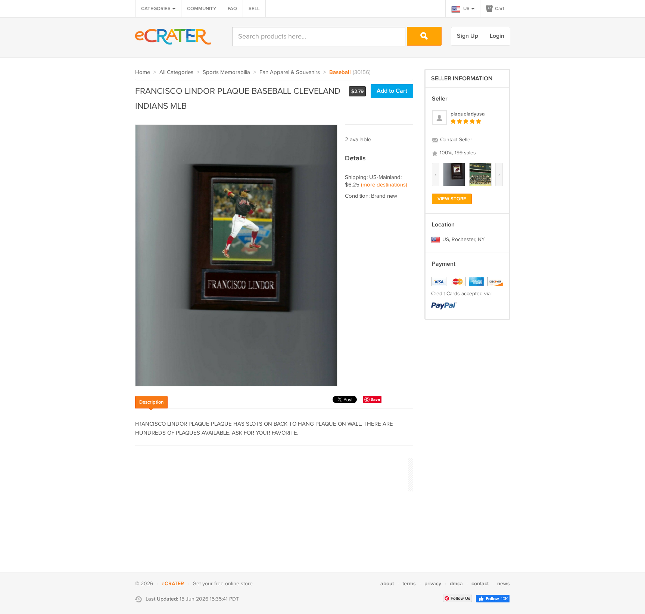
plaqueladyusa (468, 114)
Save (375, 399)
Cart (499, 9)
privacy (432, 583)
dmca (456, 583)
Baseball (340, 72)
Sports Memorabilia (226, 72)
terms (409, 583)
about (387, 583)
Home (142, 72)
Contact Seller (455, 140)
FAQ (232, 9)
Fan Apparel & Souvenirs (289, 72)
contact (480, 583)
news (503, 583)
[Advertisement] (271, 473)
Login (497, 36)
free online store (233, 584)
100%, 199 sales (457, 153)
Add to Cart (392, 91)
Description (151, 402)
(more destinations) (384, 185)
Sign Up (467, 36)
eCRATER (173, 583)
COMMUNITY (201, 9)
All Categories (176, 72)
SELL (254, 9)
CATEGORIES (156, 9)
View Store (451, 199)
